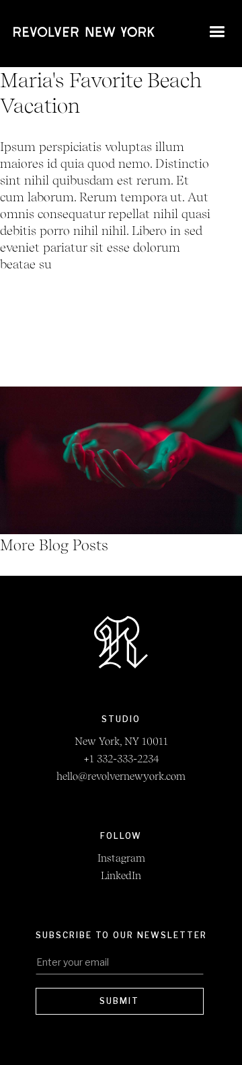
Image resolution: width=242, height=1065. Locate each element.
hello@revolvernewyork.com (121, 776)
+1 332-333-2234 (121, 759)
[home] (84, 33)
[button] (214, 33)
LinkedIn (121, 876)
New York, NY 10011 (121, 742)
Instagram (121, 858)
